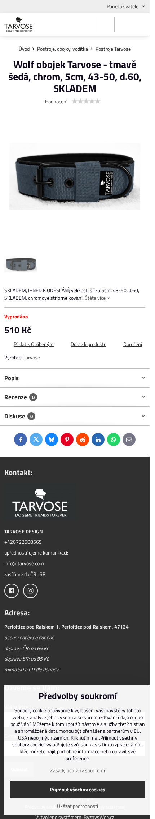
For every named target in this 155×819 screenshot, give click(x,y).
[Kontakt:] (40, 503)
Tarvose (31, 357)
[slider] (86, 101)
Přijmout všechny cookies (77, 789)
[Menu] (141, 24)
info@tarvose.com (24, 563)
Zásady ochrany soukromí (77, 770)
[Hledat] (105, 24)
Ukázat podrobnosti (77, 805)
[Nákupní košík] (123, 24)
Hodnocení (56, 101)
